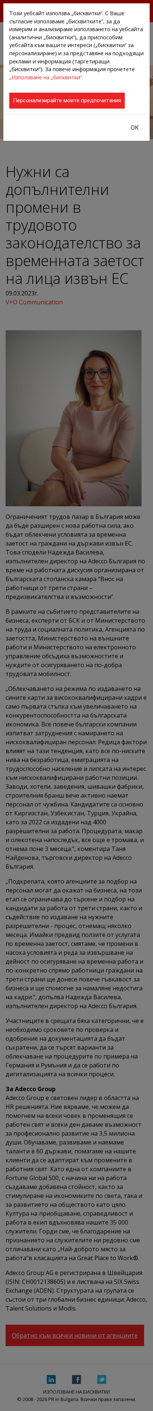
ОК (135, 127)
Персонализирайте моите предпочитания (67, 100)
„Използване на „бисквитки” (45, 77)
